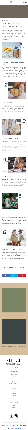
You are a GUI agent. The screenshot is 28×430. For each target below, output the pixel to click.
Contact (14, 395)
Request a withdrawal (14, 383)
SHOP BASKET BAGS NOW (14, 267)
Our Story (14, 391)
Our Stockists (14, 397)
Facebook (14, 409)
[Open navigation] (2, 2)
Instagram (14, 405)
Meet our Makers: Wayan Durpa (10, 315)
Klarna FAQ (14, 381)
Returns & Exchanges (14, 376)
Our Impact (14, 393)
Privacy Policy (14, 379)
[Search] (23, 2)
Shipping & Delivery (14, 374)
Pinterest (14, 407)
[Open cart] (26, 2)
